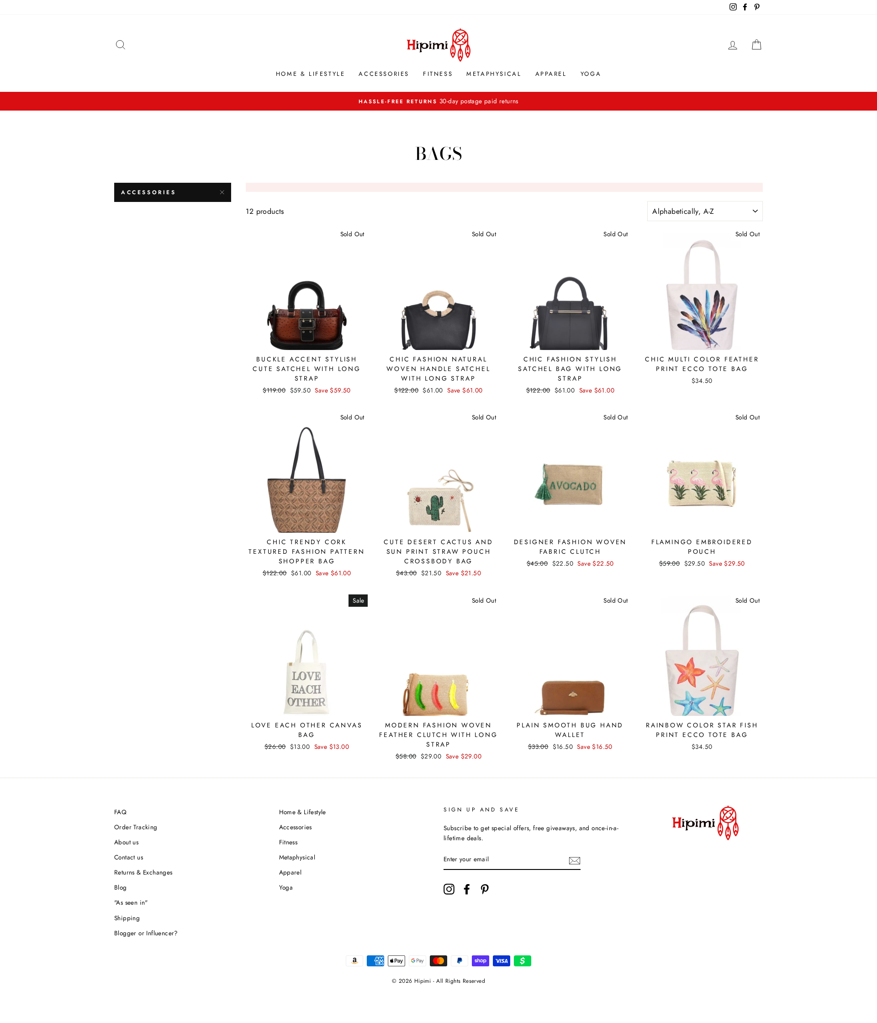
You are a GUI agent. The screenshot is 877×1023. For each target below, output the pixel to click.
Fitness (438, 73)
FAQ (120, 811)
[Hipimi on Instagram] (449, 889)
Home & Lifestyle (310, 73)
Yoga (591, 73)
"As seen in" (131, 902)
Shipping (127, 917)
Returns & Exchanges (143, 872)
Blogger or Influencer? (146, 933)
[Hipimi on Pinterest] (484, 889)
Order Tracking (136, 827)
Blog (120, 887)
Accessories (384, 73)
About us (126, 842)
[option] (438, 101)
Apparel (551, 73)
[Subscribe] (575, 860)
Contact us (128, 857)
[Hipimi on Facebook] (466, 889)
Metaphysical (493, 73)
